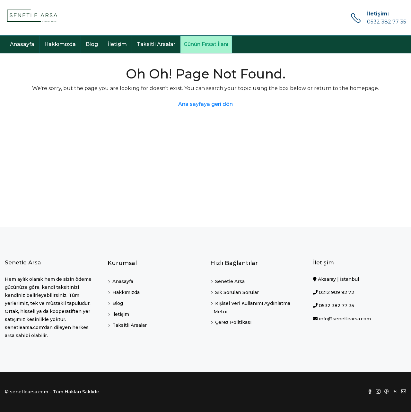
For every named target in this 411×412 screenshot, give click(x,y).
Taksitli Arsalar (156, 44)
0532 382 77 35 (386, 22)
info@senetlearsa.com (345, 319)
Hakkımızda (60, 44)
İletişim (117, 44)
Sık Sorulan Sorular (237, 292)
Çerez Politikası (233, 322)
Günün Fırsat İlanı (206, 44)
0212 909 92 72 (336, 292)
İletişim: (378, 14)
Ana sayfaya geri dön (205, 104)
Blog (92, 44)
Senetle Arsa (230, 281)
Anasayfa (22, 44)
